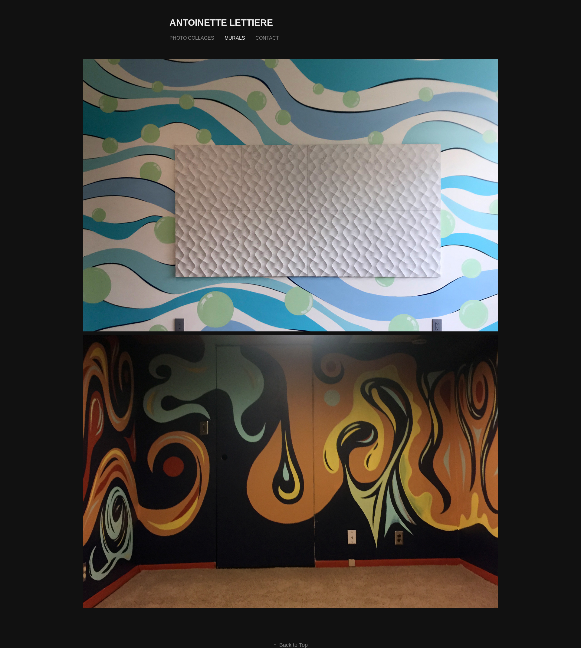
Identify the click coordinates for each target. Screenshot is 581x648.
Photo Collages (191, 38)
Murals (235, 38)
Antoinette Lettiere (221, 23)
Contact (267, 38)
